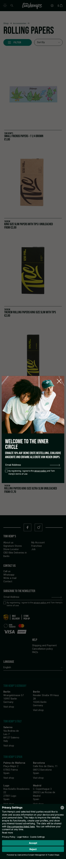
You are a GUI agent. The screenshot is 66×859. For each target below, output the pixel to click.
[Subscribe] (55, 465)
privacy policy (40, 471)
